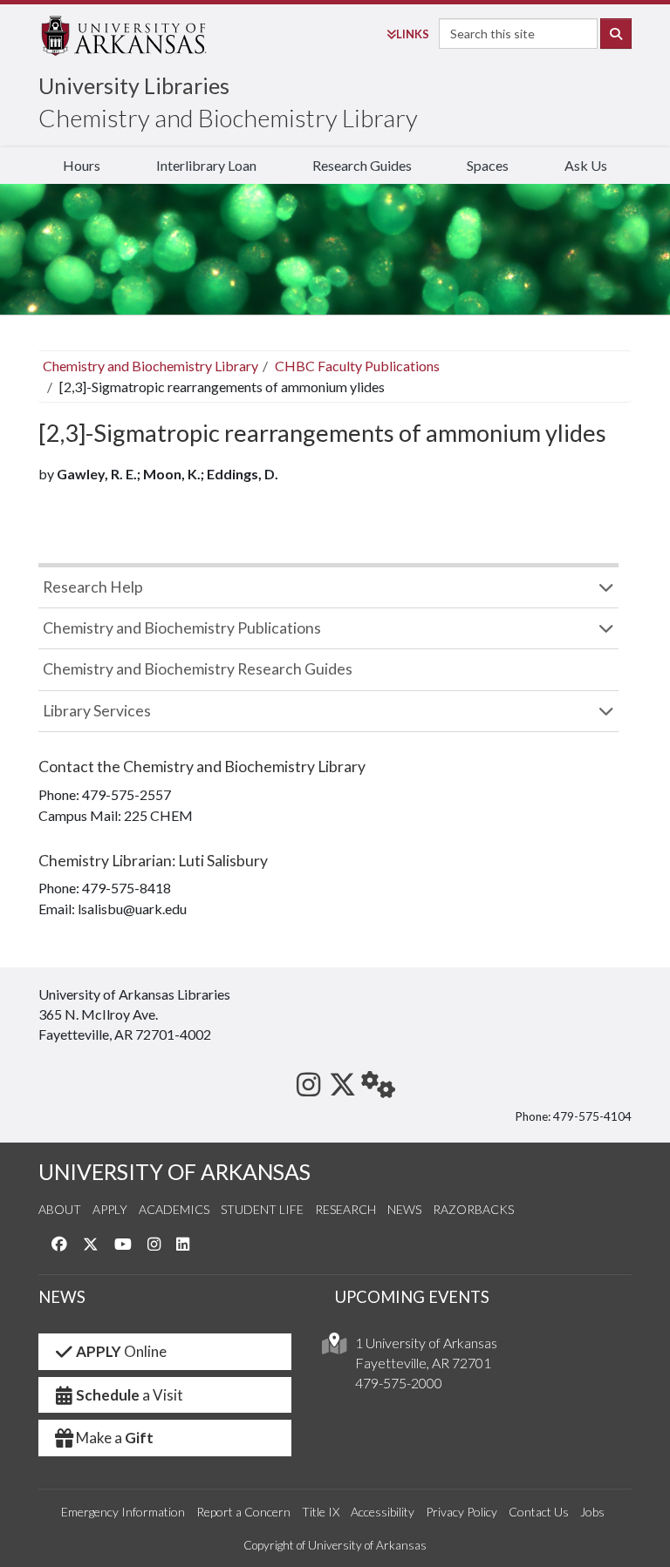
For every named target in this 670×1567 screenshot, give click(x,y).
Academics (174, 1209)
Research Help (93, 587)
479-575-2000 (398, 1382)
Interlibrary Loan (206, 165)
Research (345, 1209)
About (59, 1209)
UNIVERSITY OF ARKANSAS (174, 1171)
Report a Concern (243, 1511)
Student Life (262, 1209)
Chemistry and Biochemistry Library (228, 117)
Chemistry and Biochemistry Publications (182, 628)
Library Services (97, 711)
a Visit (129, 1395)
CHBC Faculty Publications (357, 365)
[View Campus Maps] (334, 1347)
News (404, 1209)
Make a (115, 1437)
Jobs (592, 1511)
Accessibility (382, 1511)
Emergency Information (123, 1511)
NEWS (61, 1296)
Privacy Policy (461, 1511)
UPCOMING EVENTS (412, 1296)
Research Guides (362, 165)
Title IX (320, 1511)
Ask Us (585, 165)
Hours (81, 165)
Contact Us (539, 1511)
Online (121, 1351)
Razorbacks (473, 1209)
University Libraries (133, 85)
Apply (109, 1209)
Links (412, 34)
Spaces (488, 165)
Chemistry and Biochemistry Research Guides (197, 669)
